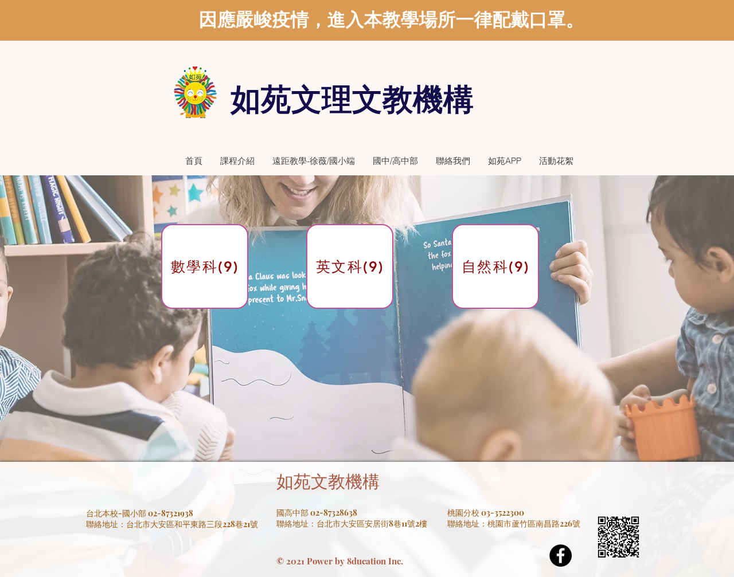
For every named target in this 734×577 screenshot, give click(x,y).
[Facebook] (560, 555)
